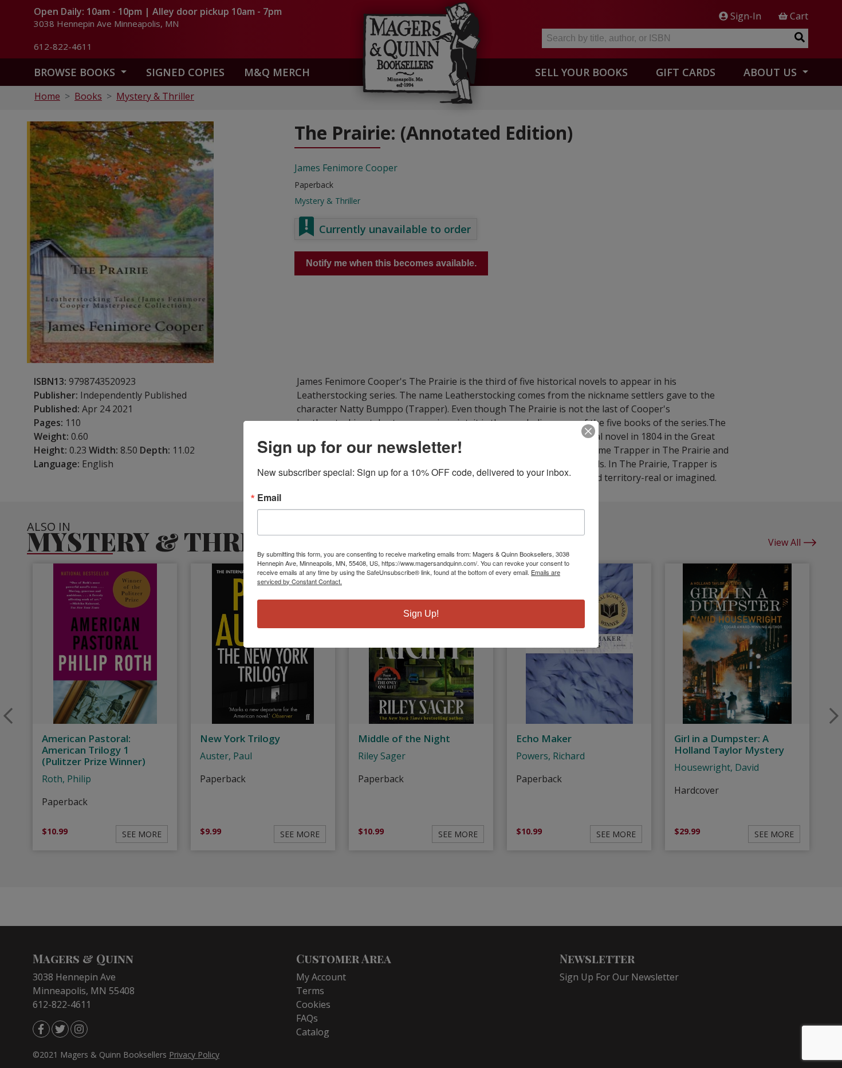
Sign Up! (421, 613)
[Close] (588, 431)
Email (269, 497)
